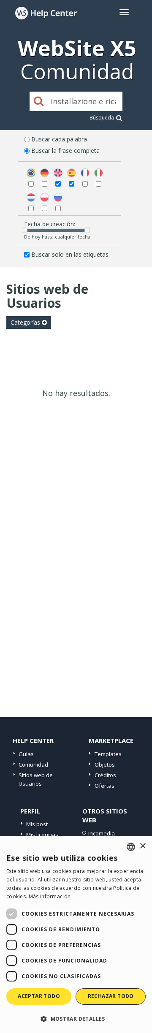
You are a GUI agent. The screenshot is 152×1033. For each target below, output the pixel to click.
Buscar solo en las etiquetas (70, 254)
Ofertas (104, 785)
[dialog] (76, 934)
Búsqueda (102, 117)
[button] (76, 1018)
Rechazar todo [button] (111, 996)
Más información (50, 896)
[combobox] (131, 847)
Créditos (105, 775)
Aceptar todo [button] (39, 996)
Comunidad (33, 764)
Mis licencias (42, 834)
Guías (26, 754)
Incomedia (101, 833)
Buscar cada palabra (59, 139)
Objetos (105, 764)
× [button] (142, 846)
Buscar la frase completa (65, 150)
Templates (108, 754)
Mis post (37, 824)
